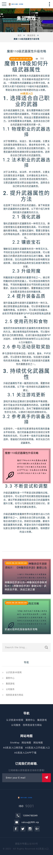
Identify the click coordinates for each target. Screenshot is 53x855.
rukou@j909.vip (30, 822)
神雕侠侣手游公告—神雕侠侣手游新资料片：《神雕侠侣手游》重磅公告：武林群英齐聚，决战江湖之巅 (26, 586)
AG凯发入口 (42, 848)
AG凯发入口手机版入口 (37, 747)
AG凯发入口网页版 (13, 747)
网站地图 (26, 742)
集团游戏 (31, 35)
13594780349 (30, 815)
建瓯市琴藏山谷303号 (26, 843)
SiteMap (14, 742)
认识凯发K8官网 (14, 672)
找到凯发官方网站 (14, 695)
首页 (20, 35)
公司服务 (10, 689)
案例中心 (10, 678)
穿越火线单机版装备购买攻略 (21, 629)
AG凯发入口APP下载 (25, 752)
